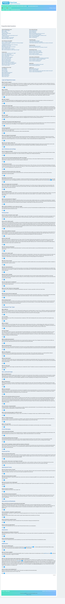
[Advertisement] (28, 18)
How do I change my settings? (6, 41)
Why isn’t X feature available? (33, 69)
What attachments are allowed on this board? (36, 64)
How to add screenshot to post (33, 6)
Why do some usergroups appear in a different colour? (37, 35)
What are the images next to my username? (9, 46)
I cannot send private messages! (34, 40)
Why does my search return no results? (35, 51)
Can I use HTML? (4, 69)
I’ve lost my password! (5, 36)
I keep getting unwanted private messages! (36, 41)
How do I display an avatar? (6, 47)
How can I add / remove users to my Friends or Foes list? (38, 47)
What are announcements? (6, 73)
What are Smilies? (4, 70)
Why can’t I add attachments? (6, 60)
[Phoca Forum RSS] (7, 8)
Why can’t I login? (4, 34)
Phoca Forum (5, 6)
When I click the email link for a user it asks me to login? (10, 49)
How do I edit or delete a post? (6, 54)
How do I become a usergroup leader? (35, 34)
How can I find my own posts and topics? (35, 54)
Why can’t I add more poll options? (7, 57)
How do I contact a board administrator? (35, 71)
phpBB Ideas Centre (47, 553)
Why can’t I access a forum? (6, 59)
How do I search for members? (34, 53)
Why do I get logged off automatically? (8, 37)
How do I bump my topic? (6, 65)
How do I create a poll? (5, 56)
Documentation (14, 6)
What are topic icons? (5, 76)
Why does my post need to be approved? (8, 64)
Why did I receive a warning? (6, 61)
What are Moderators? (32, 31)
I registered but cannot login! (6, 33)
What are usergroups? (32, 32)
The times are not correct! (6, 43)
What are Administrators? (33, 30)
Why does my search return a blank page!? (36, 52)
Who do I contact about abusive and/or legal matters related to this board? (41, 70)
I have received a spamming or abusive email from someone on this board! (41, 42)
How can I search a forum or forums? (35, 50)
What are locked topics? (5, 75)
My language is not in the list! (6, 45)
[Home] (6, 2)
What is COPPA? (4, 31)
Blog (26, 6)
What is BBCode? (4, 68)
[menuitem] (10, 8)
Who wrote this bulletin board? (34, 68)
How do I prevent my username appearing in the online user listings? (12, 42)
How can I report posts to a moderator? (8, 62)
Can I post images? (5, 71)
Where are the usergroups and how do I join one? (37, 33)
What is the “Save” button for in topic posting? (9, 63)
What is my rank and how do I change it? (8, 48)
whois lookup (19, 560)
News (23, 6)
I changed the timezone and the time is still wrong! (10, 44)
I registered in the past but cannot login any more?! (10, 35)
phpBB (25, 593)
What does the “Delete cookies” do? (7, 38)
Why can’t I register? (5, 32)
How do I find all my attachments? (34, 65)
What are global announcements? (7, 72)
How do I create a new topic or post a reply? (9, 53)
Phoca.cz (9, 6)
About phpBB (22, 548)
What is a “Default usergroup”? (34, 36)
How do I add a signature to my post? (8, 55)
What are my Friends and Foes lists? (35, 46)
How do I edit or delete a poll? (6, 58)
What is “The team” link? (33, 37)
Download (19, 6)
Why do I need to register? (6, 30)
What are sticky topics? (5, 74)
